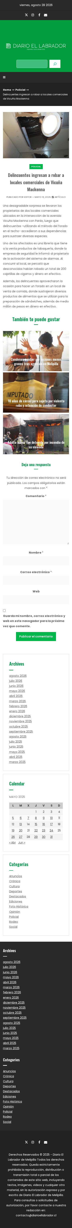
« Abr (12, 843)
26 (13, 837)
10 (51, 818)
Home (7, 89)
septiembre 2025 (21, 732)
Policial (20, 89)
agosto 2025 (17, 737)
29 (36, 837)
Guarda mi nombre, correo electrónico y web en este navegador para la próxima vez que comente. (34, 621)
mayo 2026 (17, 691)
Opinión (14, 912)
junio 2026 (16, 686)
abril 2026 (16, 696)
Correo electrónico (36, 572)
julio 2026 (15, 681)
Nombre (36, 553)
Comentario (36, 496)
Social (13, 927)
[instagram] (32, 14)
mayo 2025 (17, 752)
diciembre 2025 (20, 716)
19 (13, 830)
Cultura (14, 886)
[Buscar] (54, 64)
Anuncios (15, 876)
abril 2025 (15, 757)
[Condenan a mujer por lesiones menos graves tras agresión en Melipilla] (36, 351)
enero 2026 (17, 711)
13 (20, 824)
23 (43, 830)
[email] (45, 14)
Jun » (21, 843)
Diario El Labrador (36, 38)
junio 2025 (16, 747)
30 (43, 837)
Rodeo (13, 922)
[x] (26, 15)
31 (51, 837)
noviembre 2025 (20, 721)
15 (36, 824)
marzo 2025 (17, 762)
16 (43, 824)
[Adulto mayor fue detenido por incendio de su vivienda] (36, 434)
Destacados (17, 896)
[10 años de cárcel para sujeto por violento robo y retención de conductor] (36, 392)
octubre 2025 (18, 726)
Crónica (14, 881)
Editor (28, 197)
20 (20, 830)
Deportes (15, 891)
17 (51, 824)
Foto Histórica (18, 906)
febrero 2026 (18, 706)
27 (20, 837)
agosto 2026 (18, 676)
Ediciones (15, 901)
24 (51, 830)
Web (36, 591)
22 (36, 830)
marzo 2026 (17, 701)
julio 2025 (15, 742)
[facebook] (39, 14)
